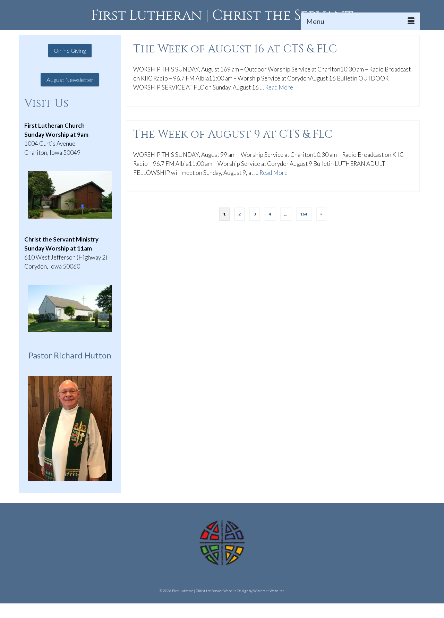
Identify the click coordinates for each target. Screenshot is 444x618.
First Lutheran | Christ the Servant (222, 15)
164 (303, 214)
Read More (279, 87)
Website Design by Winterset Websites (253, 591)
